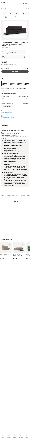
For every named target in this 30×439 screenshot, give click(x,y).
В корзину (15, 71)
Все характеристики (6, 106)
